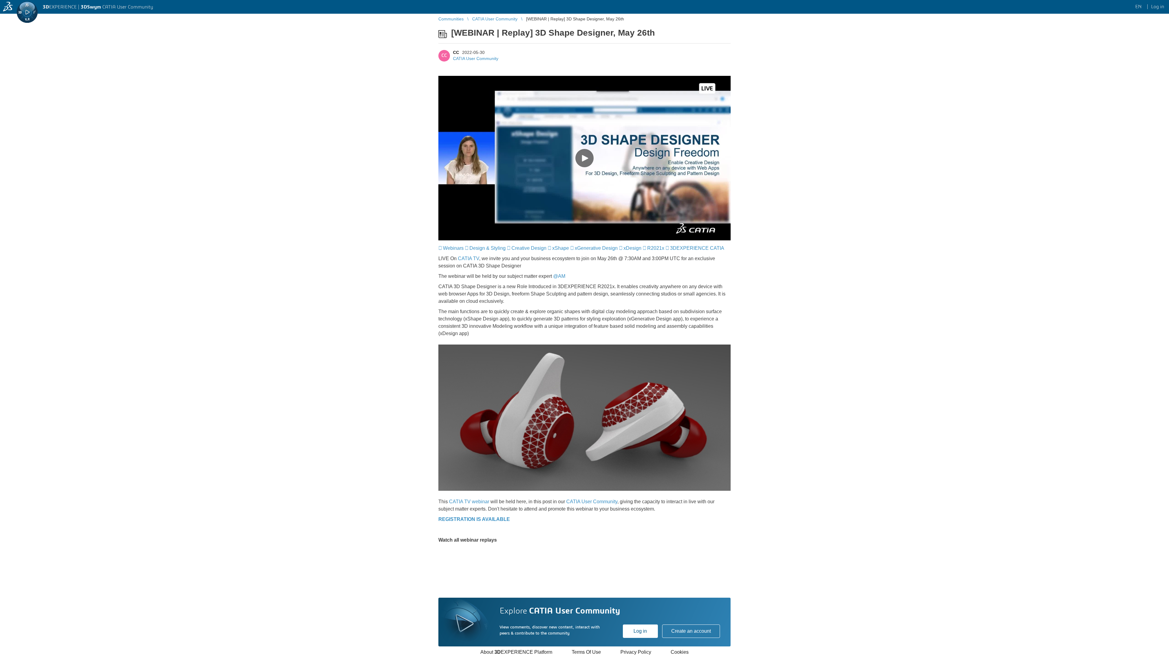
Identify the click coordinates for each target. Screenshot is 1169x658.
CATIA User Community (475, 58)
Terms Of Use (586, 652)
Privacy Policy (635, 652)
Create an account (691, 631)
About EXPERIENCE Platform (516, 652)
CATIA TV (468, 258)
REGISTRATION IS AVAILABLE (474, 519)
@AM (559, 276)
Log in (640, 631)
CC (456, 52)
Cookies (680, 652)
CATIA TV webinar (469, 501)
